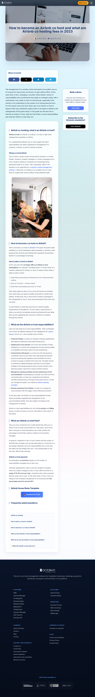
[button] (14, 79)
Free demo (76, 108)
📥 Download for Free (32, 494)
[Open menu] (91, 3)
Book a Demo (83, 3)
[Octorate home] (7, 3)
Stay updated (76, 126)
